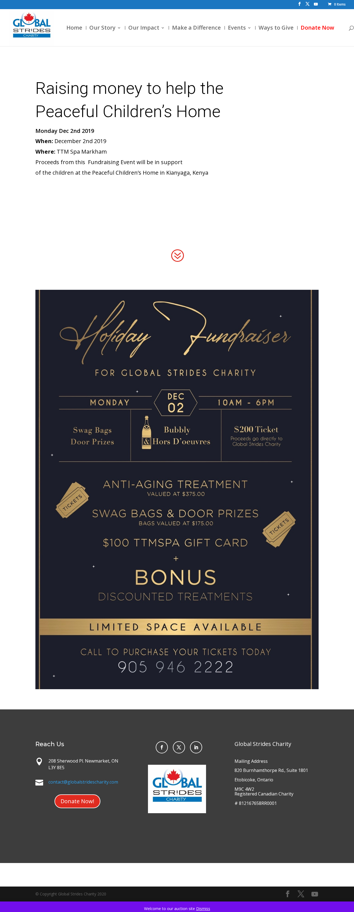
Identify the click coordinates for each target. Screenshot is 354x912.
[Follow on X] (179, 747)
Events (237, 28)
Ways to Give (276, 28)
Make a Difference (196, 28)
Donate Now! (77, 801)
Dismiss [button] (203, 908)
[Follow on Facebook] (162, 747)
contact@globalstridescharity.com (83, 782)
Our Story (102, 28)
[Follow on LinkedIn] (196, 747)
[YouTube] (316, 5)
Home (74, 28)
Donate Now (317, 28)
